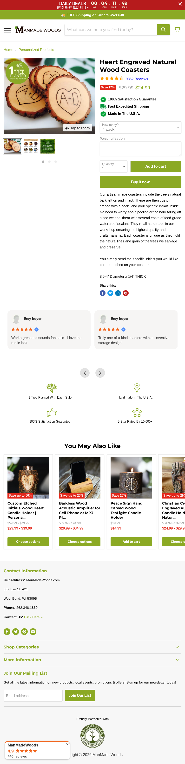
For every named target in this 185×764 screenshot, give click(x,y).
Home (8, 50)
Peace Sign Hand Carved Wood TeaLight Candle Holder (126, 510)
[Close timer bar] (180, 4)
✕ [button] (67, 744)
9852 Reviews (137, 79)
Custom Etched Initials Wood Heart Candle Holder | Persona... (25, 510)
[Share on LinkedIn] (118, 293)
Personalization (112, 138)
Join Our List (80, 695)
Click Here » (33, 617)
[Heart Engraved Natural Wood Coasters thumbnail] (12, 146)
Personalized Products (36, 50)
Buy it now (140, 182)
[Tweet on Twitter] (110, 293)
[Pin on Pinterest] (126, 293)
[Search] (163, 29)
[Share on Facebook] (103, 293)
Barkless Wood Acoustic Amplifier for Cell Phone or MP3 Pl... (79, 510)
